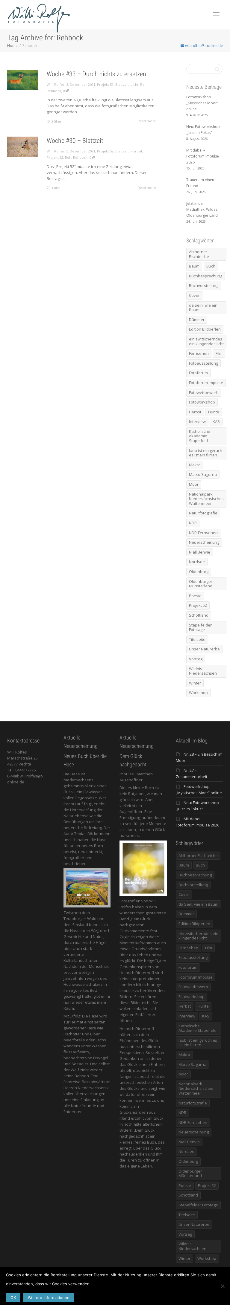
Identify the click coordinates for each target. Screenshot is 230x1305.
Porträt (136, 151)
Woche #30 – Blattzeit (75, 140)
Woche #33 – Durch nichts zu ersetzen (96, 74)
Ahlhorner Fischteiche (199, 254)
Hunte (213, 412)
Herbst (195, 412)
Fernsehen (199, 353)
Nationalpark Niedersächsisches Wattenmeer (206, 498)
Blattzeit (122, 84)
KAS (216, 421)
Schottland (198, 615)
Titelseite (197, 639)
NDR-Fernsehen (203, 532)
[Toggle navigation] (216, 14)
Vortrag (195, 658)
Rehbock (54, 90)
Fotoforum (198, 372)
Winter (195, 683)
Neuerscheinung (204, 542)
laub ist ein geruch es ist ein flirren (205, 453)
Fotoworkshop (202, 402)
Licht (134, 84)
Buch (210, 266)
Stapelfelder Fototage (200, 627)
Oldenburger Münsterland (200, 584)
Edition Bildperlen (205, 329)
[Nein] (223, 1286)
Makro (195, 464)
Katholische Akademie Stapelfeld (199, 436)
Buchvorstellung (203, 285)
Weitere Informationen (48, 1297)
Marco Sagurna (203, 474)
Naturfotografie (203, 513)
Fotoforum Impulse (206, 382)
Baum (194, 266)
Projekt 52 (105, 84)
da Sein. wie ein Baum (203, 307)
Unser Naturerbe (204, 649)
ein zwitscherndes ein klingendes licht (206, 341)
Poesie (195, 595)
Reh (143, 84)
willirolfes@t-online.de (203, 45)
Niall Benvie (199, 552)
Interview (197, 421)
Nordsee (197, 561)
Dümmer (197, 319)
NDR (193, 522)
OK (13, 1297)
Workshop (198, 692)
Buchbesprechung (205, 276)
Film (219, 353)
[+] (22, 80)
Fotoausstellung (203, 363)
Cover (194, 295)
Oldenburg (198, 571)
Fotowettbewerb (204, 392)
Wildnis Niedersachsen (203, 671)
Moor (194, 484)
